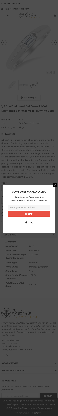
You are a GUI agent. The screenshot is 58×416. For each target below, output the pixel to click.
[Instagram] (32, 223)
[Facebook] (26, 223)
